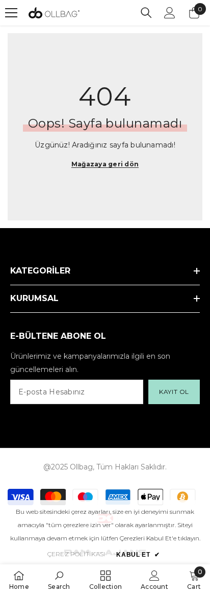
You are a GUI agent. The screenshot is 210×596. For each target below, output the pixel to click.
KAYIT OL (174, 391)
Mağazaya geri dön (105, 164)
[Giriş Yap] (169, 12)
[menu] (11, 13)
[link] (59, 579)
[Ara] (146, 12)
